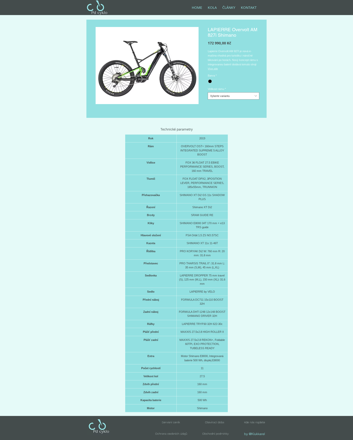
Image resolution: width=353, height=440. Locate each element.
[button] (214, 422)
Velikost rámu (217, 88)
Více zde (213, 68)
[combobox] (233, 95)
